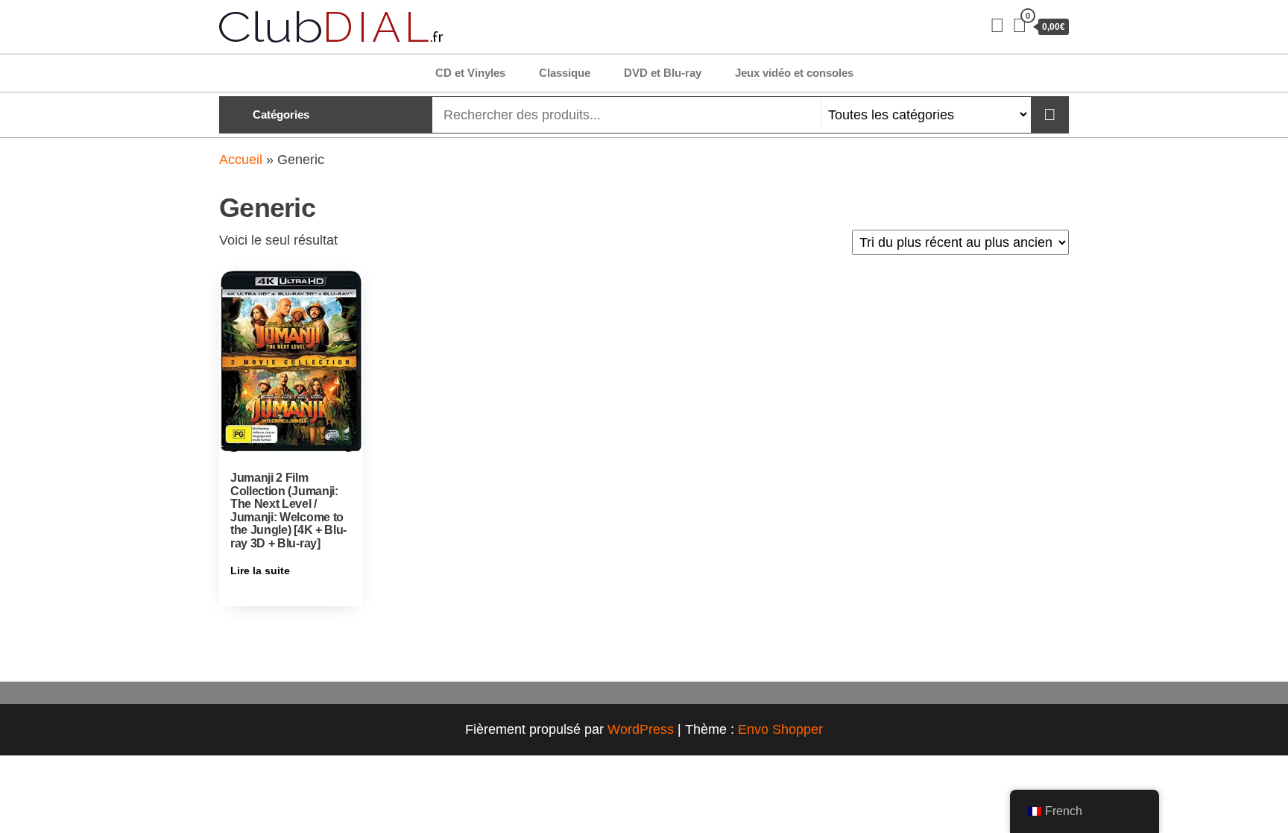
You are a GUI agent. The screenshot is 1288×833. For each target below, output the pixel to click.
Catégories (281, 114)
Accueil (240, 159)
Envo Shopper (780, 729)
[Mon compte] (997, 25)
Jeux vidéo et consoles (794, 72)
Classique (564, 72)
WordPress (640, 729)
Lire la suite (260, 570)
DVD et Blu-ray (662, 72)
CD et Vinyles (470, 72)
